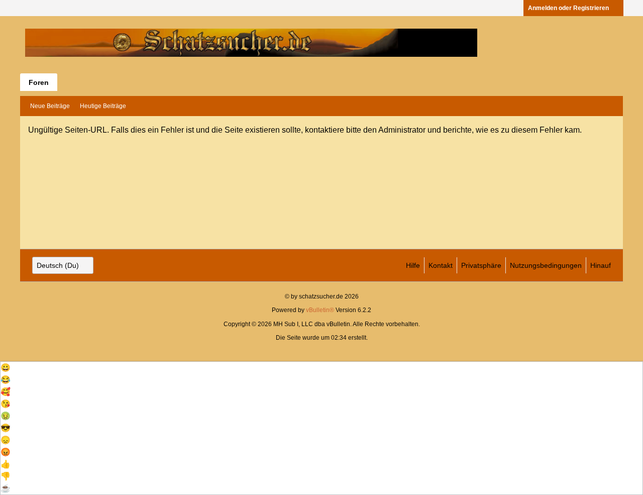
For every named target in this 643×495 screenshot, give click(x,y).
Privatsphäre (481, 265)
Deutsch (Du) (58, 265)
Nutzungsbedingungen (546, 265)
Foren (39, 82)
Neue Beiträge (50, 106)
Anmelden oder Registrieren (568, 8)
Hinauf (600, 265)
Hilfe (413, 265)
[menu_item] (321, 368)
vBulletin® (320, 310)
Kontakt (440, 265)
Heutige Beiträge (103, 106)
